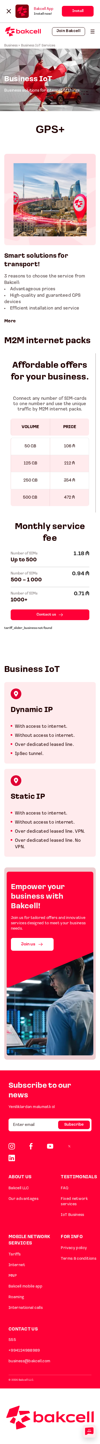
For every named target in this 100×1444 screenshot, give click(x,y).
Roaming (16, 1297)
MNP (13, 1276)
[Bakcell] (92, 31)
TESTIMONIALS (79, 1177)
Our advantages (23, 1199)
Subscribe (74, 1125)
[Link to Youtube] (50, 1146)
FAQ (64, 1188)
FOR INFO (71, 1237)
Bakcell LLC (19, 1188)
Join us (28, 944)
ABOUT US (20, 1177)
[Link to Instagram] (12, 1146)
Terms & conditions (78, 1259)
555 (12, 1340)
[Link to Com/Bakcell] (69, 1146)
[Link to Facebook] (31, 1146)
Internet (17, 1265)
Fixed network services (74, 1201)
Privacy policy (74, 1248)
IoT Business (72, 1215)
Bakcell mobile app (26, 1287)
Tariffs (15, 1255)
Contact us (46, 615)
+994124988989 (24, 1351)
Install (77, 11)
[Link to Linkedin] (12, 1158)
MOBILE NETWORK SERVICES (29, 1240)
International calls (26, 1308)
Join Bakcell (69, 31)
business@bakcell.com (29, 1361)
